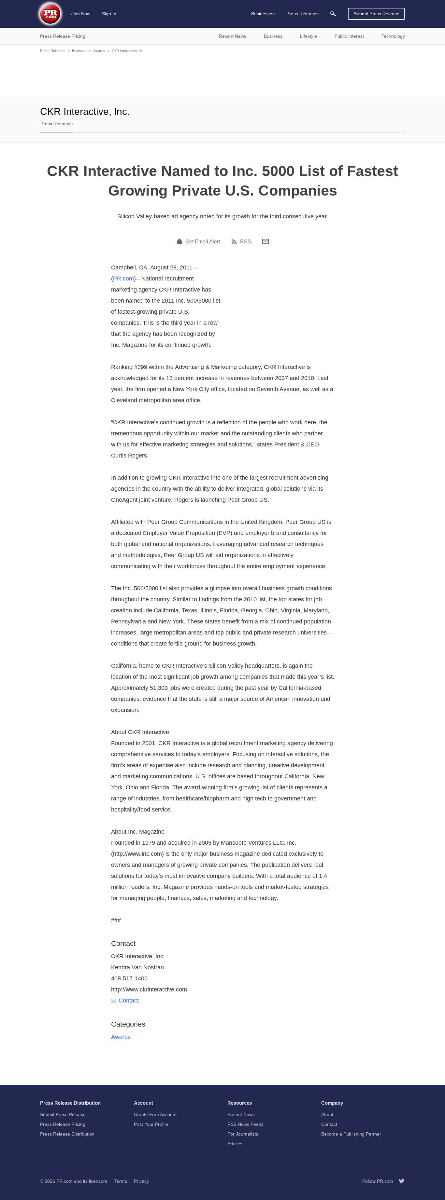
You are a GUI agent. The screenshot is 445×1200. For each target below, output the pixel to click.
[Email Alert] (180, 242)
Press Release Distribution (67, 1134)
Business (79, 51)
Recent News (241, 1114)
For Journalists (242, 1134)
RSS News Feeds (245, 1124)
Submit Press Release (376, 13)
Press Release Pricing (62, 1124)
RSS (245, 241)
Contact (129, 1000)
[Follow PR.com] (399, 1181)
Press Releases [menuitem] (302, 13)
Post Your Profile (151, 1124)
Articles (234, 1143)
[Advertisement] (222, 74)
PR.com (123, 278)
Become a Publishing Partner (351, 1134)
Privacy (141, 1181)
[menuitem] (333, 14)
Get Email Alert (202, 241)
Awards (99, 51)
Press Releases (52, 51)
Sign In (109, 13)
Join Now (80, 13)
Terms (120, 1181)
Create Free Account (155, 1114)
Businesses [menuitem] (263, 13)
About (327, 1114)
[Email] (265, 241)
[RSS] (235, 242)
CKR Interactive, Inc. (128, 51)
